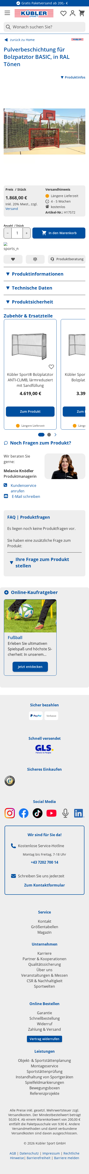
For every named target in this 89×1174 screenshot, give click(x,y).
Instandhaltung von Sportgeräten (44, 1076)
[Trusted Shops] (44, 781)
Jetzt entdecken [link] (30, 666)
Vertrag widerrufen (44, 1039)
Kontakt (44, 921)
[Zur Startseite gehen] (34, 13)
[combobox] (44, 27)
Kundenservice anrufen (23, 488)
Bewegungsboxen (44, 1087)
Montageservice (44, 1065)
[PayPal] (36, 715)
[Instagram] (10, 813)
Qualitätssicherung (44, 964)
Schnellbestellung (44, 1018)
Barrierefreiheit (38, 1158)
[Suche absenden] (7, 27)
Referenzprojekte (44, 1093)
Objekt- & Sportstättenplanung (44, 1060)
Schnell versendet (45, 738)
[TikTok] (37, 813)
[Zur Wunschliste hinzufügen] (13, 259)
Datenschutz (29, 1153)
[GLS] (44, 749)
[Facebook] (23, 813)
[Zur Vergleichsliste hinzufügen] (35, 259)
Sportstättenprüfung (45, 1071)
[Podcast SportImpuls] (65, 813)
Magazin (44, 932)
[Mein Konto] (72, 13)
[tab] (41, 435)
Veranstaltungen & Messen (44, 975)
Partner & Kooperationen (44, 958)
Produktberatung (70, 259)
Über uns (44, 969)
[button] (44, 274)
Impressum (51, 1153)
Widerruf (44, 1023)
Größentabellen (44, 926)
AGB (13, 1153)
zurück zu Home (22, 40)
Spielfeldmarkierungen (44, 1082)
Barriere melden (66, 1158)
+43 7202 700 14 (44, 862)
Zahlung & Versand (44, 1029)
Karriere (44, 953)
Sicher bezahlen (44, 705)
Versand (11, 208)
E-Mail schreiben (26, 496)
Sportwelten (44, 986)
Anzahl (14, 226)
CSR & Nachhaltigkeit (45, 980)
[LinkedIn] (79, 813)
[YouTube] (51, 813)
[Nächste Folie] (55, 434)
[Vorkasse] (51, 715)
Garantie (44, 1012)
